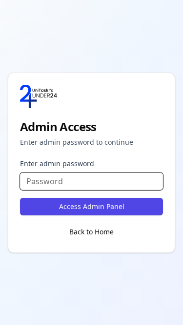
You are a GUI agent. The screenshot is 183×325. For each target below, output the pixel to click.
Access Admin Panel (91, 206)
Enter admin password (57, 163)
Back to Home (91, 231)
